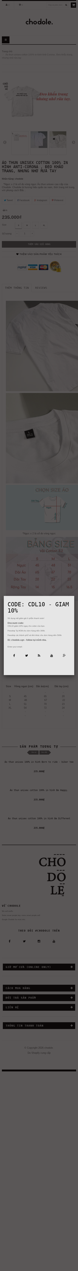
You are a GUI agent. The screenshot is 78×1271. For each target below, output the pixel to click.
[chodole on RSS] (39, 655)
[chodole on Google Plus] (64, 655)
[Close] (74, 596)
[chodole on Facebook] (13, 655)
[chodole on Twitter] (26, 655)
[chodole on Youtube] (51, 655)
